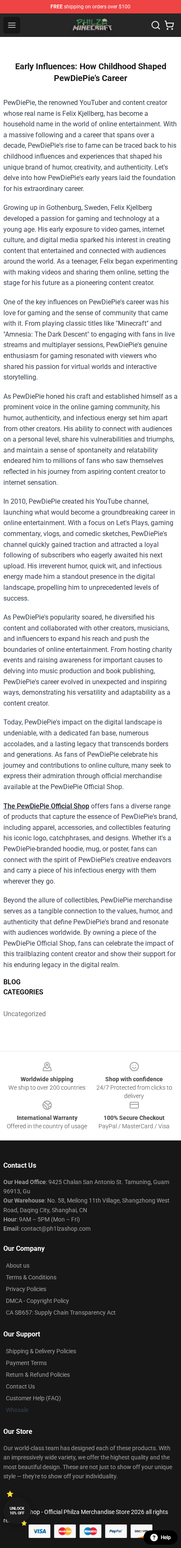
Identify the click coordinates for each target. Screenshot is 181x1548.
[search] (156, 25)
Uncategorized (24, 1014)
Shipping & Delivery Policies (41, 1351)
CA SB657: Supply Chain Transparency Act (61, 1312)
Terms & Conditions (31, 1277)
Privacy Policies (26, 1289)
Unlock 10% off (17, 1510)
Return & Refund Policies (38, 1374)
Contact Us (20, 1386)
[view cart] (169, 25)
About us (17, 1265)
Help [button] (166, 1537)
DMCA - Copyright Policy (37, 1300)
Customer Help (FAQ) (33, 1398)
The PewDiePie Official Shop (46, 806)
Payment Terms (26, 1363)
